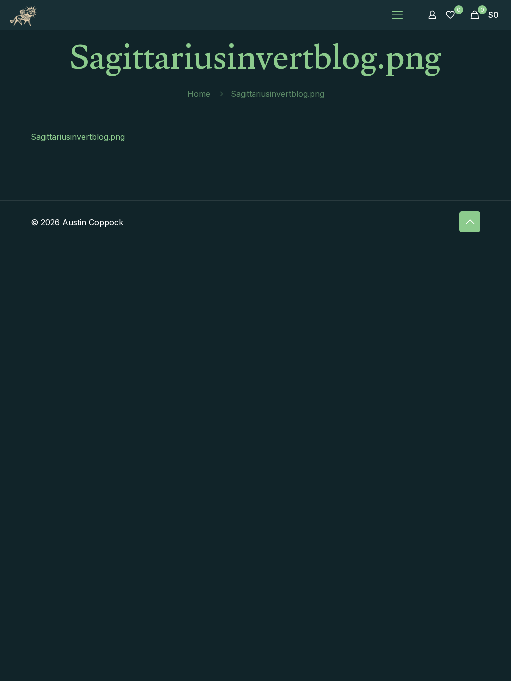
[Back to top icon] (469, 221)
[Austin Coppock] (23, 15)
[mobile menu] (397, 14)
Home (198, 94)
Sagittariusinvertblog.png (78, 137)
